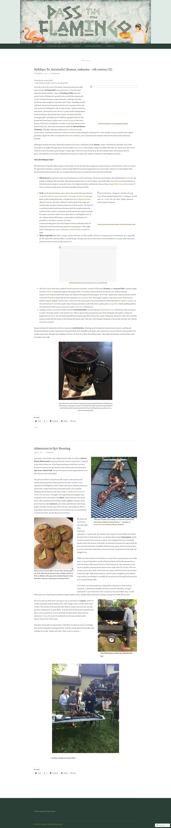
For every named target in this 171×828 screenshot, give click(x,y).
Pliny (53, 316)
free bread (128, 178)
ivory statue (78, 147)
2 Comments (54, 73)
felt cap (63, 111)
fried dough (49, 294)
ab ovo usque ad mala (85, 297)
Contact (110, 46)
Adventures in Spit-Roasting (52, 448)
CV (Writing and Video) (56, 46)
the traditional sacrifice (82, 199)
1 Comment (49, 452)
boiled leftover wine (107, 310)
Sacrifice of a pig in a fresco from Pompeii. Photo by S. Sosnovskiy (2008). (117, 224)
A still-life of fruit (73, 283)
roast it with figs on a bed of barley (68, 229)
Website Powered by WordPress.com (48, 824)
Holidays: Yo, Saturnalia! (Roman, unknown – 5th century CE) (73, 69)
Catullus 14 (54, 83)
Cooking (76, 46)
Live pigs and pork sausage (78, 196)
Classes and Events (93, 46)
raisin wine (79, 307)
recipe (112, 304)
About (39, 46)
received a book (68, 120)
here (69, 241)
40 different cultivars (126, 300)
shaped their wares (116, 184)
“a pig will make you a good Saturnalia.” (53, 196)
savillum (48, 291)
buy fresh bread (116, 181)
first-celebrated (71, 129)
